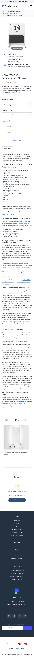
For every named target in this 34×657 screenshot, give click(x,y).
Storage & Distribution (17, 576)
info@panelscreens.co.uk (19, 604)
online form (22, 402)
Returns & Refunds (17, 559)
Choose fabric (7, 111)
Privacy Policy (17, 556)
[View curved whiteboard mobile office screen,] (16, 437)
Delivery (17, 523)
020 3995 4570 (19, 601)
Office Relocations (17, 573)
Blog (17, 526)
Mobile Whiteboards (24, 224)
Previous (22, 420)
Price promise (17, 553)
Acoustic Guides (17, 529)
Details (26, 1)
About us (17, 521)
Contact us (17, 547)
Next (27, 420)
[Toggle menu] (31, 6)
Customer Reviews (17, 535)
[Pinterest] (20, 616)
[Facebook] (9, 616)
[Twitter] (25, 616)
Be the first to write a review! (17, 500)
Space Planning (17, 579)
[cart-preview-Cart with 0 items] (28, 6)
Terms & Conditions (17, 532)
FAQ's (17, 550)
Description (7, 149)
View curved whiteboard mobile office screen (15, 454)
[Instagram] (14, 616)
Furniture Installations (17, 570)
